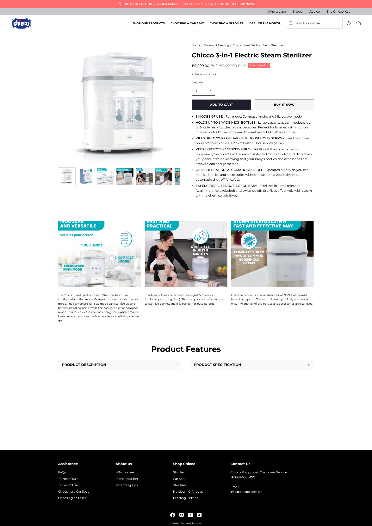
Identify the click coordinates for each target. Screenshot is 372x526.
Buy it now (284, 105)
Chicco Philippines (190, 523)
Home (196, 45)
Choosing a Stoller (72, 498)
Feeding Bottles (185, 498)
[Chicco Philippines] (21, 23)
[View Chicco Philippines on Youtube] (190, 515)
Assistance (68, 464)
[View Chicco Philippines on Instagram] (181, 515)
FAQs (62, 472)
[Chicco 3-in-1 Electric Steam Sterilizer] (67, 176)
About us (123, 464)
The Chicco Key (338, 11)
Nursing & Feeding (216, 45)
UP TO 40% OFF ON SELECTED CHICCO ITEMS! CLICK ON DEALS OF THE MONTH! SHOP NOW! (189, 4)
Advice (314, 11)
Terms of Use (68, 485)
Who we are (276, 11)
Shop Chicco (184, 464)
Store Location (126, 479)
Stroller (178, 472)
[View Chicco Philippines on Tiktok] (199, 515)
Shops (297, 11)
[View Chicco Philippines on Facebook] (173, 515)
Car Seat (179, 479)
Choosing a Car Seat (73, 491)
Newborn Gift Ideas (188, 491)
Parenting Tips (126, 485)
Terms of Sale (68, 479)
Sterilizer (179, 485)
